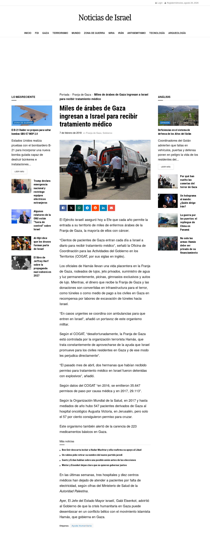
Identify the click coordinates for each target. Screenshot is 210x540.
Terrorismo (60, 33)
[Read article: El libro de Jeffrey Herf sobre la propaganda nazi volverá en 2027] (21, 263)
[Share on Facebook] (63, 208)
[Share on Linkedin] (103, 208)
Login (160, 2)
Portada (64, 94)
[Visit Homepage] (105, 17)
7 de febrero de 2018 (71, 132)
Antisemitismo (136, 33)
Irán (121, 33)
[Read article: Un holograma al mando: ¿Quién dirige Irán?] (168, 201)
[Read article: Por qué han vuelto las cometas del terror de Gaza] (168, 181)
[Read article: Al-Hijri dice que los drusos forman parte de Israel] (21, 243)
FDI (37, 33)
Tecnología (157, 33)
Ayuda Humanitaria (82, 525)
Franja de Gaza (81, 94)
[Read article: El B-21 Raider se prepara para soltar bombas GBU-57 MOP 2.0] (31, 115)
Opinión (165, 122)
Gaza (45, 33)
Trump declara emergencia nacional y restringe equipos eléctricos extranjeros (42, 191)
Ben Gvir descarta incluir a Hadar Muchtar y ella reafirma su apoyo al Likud (101, 449)
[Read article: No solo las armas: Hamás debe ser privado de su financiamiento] (168, 243)
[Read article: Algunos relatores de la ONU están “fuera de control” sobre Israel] (21, 216)
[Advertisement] (105, 65)
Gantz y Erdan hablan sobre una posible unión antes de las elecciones (99, 460)
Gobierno (107, 132)
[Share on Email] (111, 208)
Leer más (21, 171)
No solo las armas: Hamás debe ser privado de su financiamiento (189, 245)
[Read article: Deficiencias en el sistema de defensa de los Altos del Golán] (178, 115)
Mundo (76, 33)
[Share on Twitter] (71, 208)
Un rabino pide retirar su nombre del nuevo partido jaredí (92, 454)
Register (170, 2)
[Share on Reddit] (95, 208)
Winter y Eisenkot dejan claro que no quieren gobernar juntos (94, 465)
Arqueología (177, 33)
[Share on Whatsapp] (79, 208)
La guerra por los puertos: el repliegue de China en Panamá (188, 222)
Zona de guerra (94, 33)
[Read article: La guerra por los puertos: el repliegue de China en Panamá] (168, 220)
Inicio (27, 33)
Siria (111, 33)
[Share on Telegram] (87, 208)
